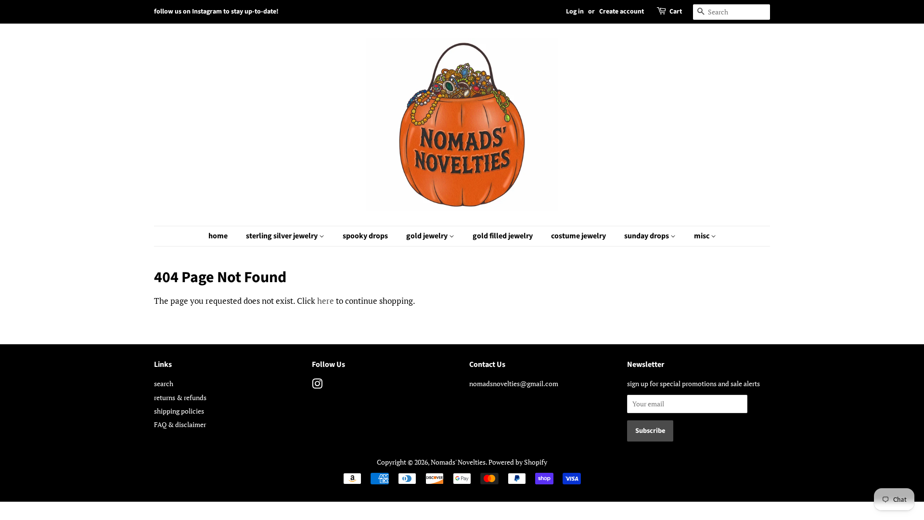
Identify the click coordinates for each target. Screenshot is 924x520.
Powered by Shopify (517, 462)
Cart (675, 11)
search (163, 383)
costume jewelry (578, 236)
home (218, 236)
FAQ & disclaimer (180, 424)
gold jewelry (427, 236)
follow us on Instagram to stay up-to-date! (216, 11)
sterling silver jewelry (282, 236)
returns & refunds (180, 397)
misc (702, 236)
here (325, 300)
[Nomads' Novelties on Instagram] (317, 385)
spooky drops (365, 236)
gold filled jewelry (503, 236)
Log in (575, 11)
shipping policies (179, 411)
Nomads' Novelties (458, 462)
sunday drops (647, 236)
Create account (621, 11)
